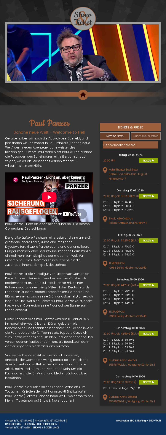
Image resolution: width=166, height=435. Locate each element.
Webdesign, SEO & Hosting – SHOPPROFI (138, 420)
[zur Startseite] (83, 15)
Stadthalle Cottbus (121, 218)
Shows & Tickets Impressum (40, 424)
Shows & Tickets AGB (17, 427)
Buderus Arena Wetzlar (123, 360)
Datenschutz (13, 424)
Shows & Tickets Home (18, 420)
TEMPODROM (116, 263)
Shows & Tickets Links (46, 427)
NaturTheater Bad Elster (123, 169)
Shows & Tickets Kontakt (50, 420)
